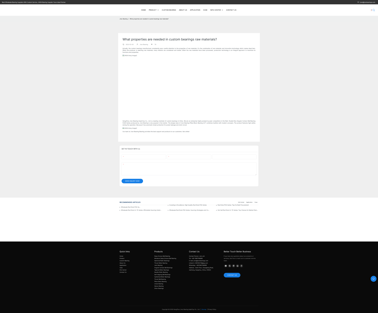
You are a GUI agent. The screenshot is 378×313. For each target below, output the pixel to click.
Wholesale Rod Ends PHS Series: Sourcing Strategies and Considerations (189, 210)
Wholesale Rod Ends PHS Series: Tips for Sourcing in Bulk (131, 207)
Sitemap (203, 309)
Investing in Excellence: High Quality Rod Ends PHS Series (188, 205)
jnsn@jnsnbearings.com (367, 2)
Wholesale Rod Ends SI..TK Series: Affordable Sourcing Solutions (141, 210)
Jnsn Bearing (124, 19)
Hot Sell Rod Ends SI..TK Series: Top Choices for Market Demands (238, 210)
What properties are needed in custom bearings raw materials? (149, 19)
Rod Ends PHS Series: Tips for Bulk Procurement (233, 205)
